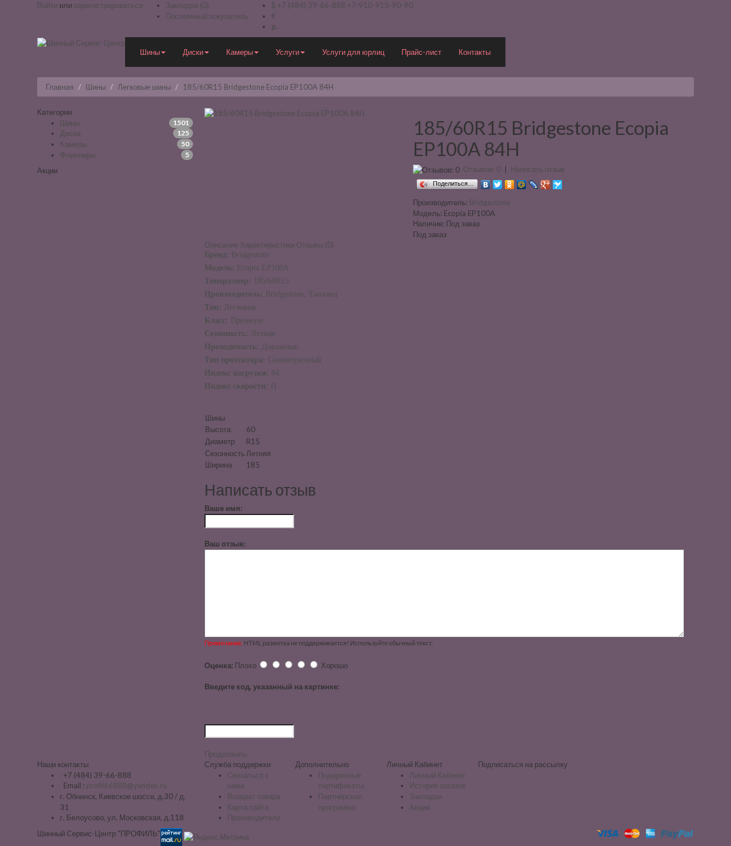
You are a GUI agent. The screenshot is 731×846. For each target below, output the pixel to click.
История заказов (437, 785)
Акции (419, 807)
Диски (70, 133)
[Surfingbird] (558, 181)
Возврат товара (253, 796)
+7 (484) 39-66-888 (312, 5)
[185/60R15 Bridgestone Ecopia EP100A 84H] (284, 112)
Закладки (425, 796)
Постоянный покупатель (207, 16)
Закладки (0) (187, 5)
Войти (47, 5)
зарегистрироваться (108, 5)
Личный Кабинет (437, 775)
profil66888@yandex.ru (126, 785)
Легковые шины (144, 86)
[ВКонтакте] (486, 181)
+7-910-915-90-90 (380, 5)
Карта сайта (247, 807)
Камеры (73, 144)
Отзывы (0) (315, 244)
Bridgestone (489, 202)
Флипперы (77, 154)
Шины (96, 86)
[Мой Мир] (522, 181)
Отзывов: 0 (482, 169)
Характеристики (267, 244)
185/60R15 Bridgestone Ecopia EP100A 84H (258, 86)
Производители (253, 817)
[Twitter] (498, 181)
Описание (221, 244)
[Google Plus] (546, 181)
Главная (60, 86)
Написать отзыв (538, 169)
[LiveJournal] (534, 181)
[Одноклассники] (510, 181)
